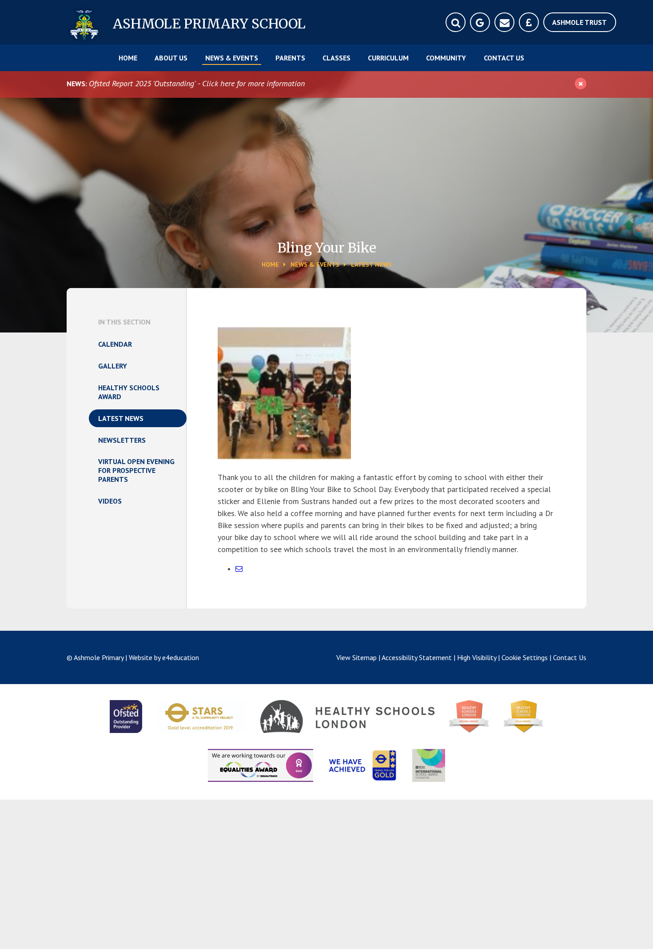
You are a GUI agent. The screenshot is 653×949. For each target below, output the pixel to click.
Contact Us (569, 657)
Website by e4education (164, 657)
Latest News (371, 264)
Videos (110, 501)
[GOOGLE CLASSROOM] (480, 22)
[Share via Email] (239, 568)
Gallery (112, 365)
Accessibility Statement (417, 657)
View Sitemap (356, 657)
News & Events (315, 264)
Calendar (115, 344)
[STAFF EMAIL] (504, 22)
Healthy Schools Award (128, 392)
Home (270, 264)
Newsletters (122, 440)
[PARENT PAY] (529, 22)
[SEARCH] (456, 22)
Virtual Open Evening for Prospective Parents (136, 470)
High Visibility (476, 657)
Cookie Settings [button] (525, 657)
